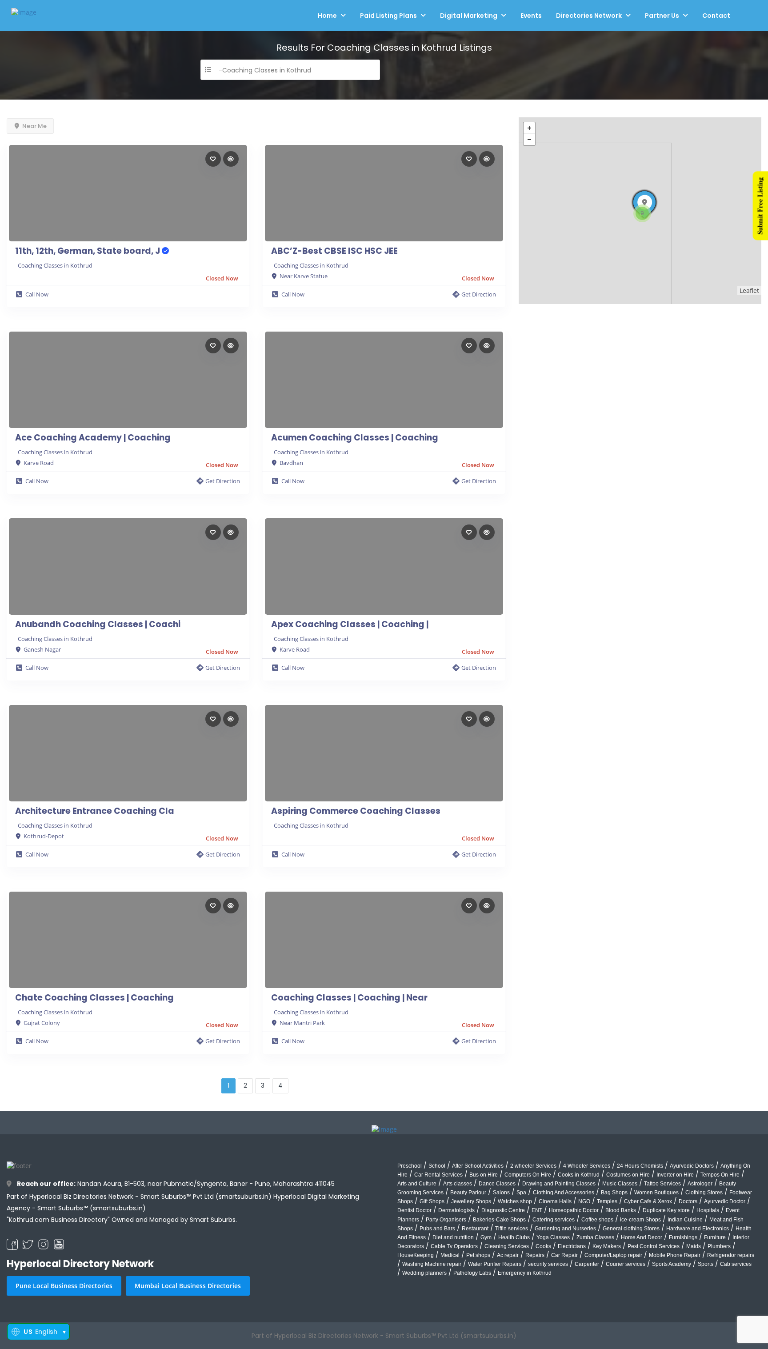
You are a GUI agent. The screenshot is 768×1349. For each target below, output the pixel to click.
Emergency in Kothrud (525, 1273)
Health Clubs (514, 1237)
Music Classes (619, 1184)
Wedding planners (424, 1273)
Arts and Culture (416, 1184)
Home (327, 15)
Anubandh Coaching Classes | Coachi (97, 624)
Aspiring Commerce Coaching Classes (355, 811)
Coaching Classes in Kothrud (55, 265)
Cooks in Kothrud (579, 1175)
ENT (537, 1210)
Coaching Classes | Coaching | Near (349, 998)
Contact (716, 15)
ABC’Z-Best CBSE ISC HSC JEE (334, 251)
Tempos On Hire (720, 1175)
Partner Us (662, 15)
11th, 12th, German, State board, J (88, 251)
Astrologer (700, 1184)
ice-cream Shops (640, 1220)
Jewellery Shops (471, 1201)
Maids (693, 1246)
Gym (486, 1237)
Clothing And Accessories (563, 1192)
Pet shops (478, 1255)
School (436, 1166)
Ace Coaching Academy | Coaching (93, 437)
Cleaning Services (506, 1246)
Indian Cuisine (685, 1220)
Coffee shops (597, 1220)
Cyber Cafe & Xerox (648, 1201)
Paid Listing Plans (388, 15)
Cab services (736, 1264)
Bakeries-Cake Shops (499, 1220)
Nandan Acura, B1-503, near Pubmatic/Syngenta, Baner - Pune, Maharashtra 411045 (176, 1183)
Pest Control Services (654, 1246)
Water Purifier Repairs (494, 1264)
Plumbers (719, 1246)
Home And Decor (641, 1237)
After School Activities (478, 1166)
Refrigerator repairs (730, 1255)
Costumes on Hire (628, 1175)
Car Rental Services (438, 1175)
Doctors (688, 1201)
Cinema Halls (555, 1201)
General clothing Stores (631, 1228)
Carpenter (587, 1264)
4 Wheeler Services (586, 1166)
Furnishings (683, 1237)
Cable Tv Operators (454, 1246)
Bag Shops (614, 1192)
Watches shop (515, 1201)
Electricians (572, 1246)
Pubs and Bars (437, 1228)
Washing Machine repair (431, 1264)
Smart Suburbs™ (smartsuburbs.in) (91, 1208)
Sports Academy (671, 1264)
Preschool (409, 1166)
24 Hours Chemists (640, 1166)
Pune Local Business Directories (64, 1285)
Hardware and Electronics (697, 1228)
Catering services (553, 1220)
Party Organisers (446, 1220)
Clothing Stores (704, 1192)
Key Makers (606, 1246)
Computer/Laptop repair (613, 1255)
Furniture (715, 1237)
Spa (521, 1192)
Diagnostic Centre (503, 1210)
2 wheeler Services (533, 1166)
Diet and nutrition (453, 1237)
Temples (607, 1201)
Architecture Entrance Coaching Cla (94, 811)
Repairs (534, 1255)
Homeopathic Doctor (574, 1210)
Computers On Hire (527, 1175)
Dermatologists (456, 1210)
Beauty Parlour (468, 1192)
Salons (501, 1192)
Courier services (625, 1264)
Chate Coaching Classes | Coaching (94, 998)
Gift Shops (432, 1201)
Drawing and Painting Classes (559, 1184)
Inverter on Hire (675, 1175)
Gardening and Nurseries (565, 1228)
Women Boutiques (656, 1192)
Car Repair (564, 1255)
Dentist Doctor (414, 1210)
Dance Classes (497, 1184)
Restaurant (475, 1228)
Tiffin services (511, 1228)
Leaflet (749, 290)
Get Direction (478, 294)
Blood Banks (620, 1210)
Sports (705, 1264)
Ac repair (508, 1255)
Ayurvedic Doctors (692, 1166)
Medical (450, 1255)
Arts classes (457, 1184)
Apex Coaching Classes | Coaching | (349, 624)
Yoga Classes (553, 1237)
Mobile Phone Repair (674, 1255)
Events (531, 15)
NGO (584, 1201)
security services (548, 1264)
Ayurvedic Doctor (724, 1201)
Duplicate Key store (666, 1210)
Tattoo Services (662, 1184)
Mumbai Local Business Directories (188, 1285)
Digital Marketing (468, 15)
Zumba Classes (595, 1237)
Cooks (543, 1246)
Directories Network (589, 15)
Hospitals (707, 1210)
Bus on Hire (483, 1175)
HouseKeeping (415, 1255)
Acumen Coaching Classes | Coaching (354, 437)
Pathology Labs (472, 1273)
